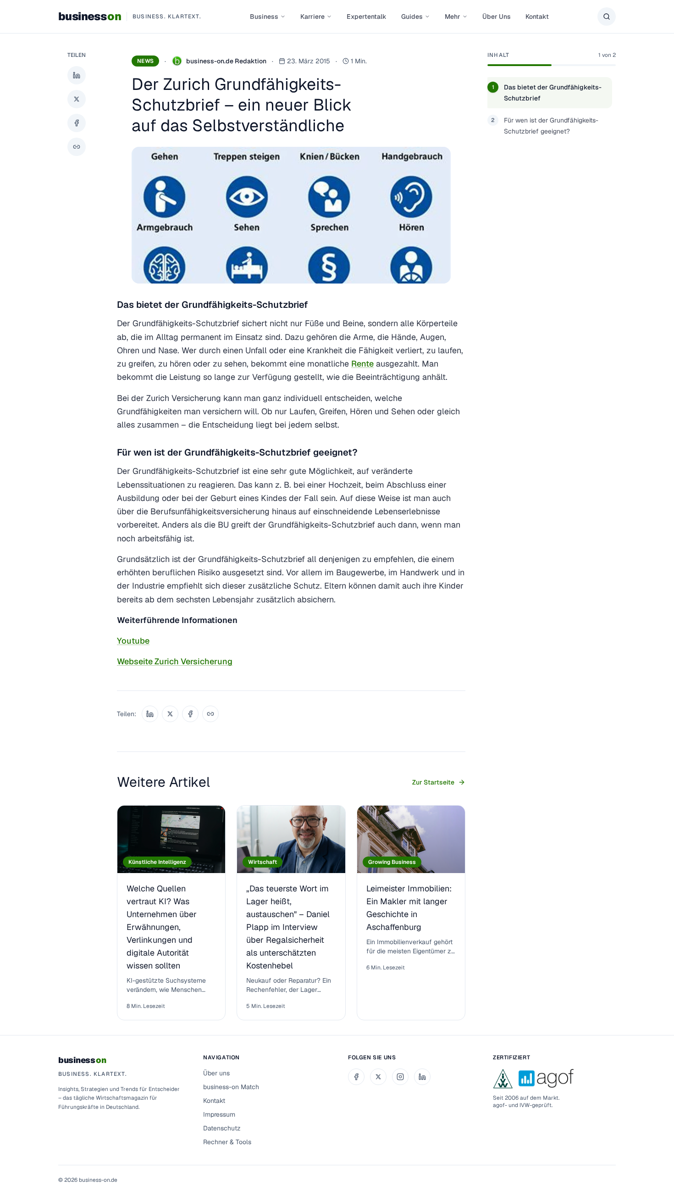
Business (264, 16)
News (145, 61)
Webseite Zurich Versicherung (174, 661)
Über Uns (496, 16)
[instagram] (400, 1076)
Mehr (452, 16)
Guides (412, 16)
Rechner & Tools (227, 1142)
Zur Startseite (433, 782)
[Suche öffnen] (606, 16)
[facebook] (356, 1076)
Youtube (133, 640)
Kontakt (537, 16)
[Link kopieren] (76, 147)
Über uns (216, 1073)
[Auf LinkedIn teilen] (76, 75)
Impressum (219, 1114)
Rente (362, 363)
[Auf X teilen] (76, 99)
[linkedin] (422, 1076)
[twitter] (378, 1076)
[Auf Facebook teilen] (76, 123)
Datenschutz (222, 1128)
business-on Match (231, 1087)
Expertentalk (367, 16)
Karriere (312, 16)
